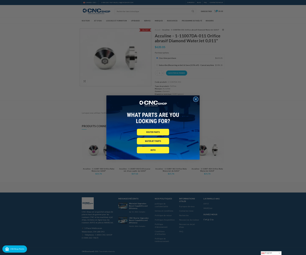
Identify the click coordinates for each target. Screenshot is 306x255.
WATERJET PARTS (153, 141)
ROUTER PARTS (153, 132)
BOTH (153, 150)
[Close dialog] (195, 99)
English (268, 253)
